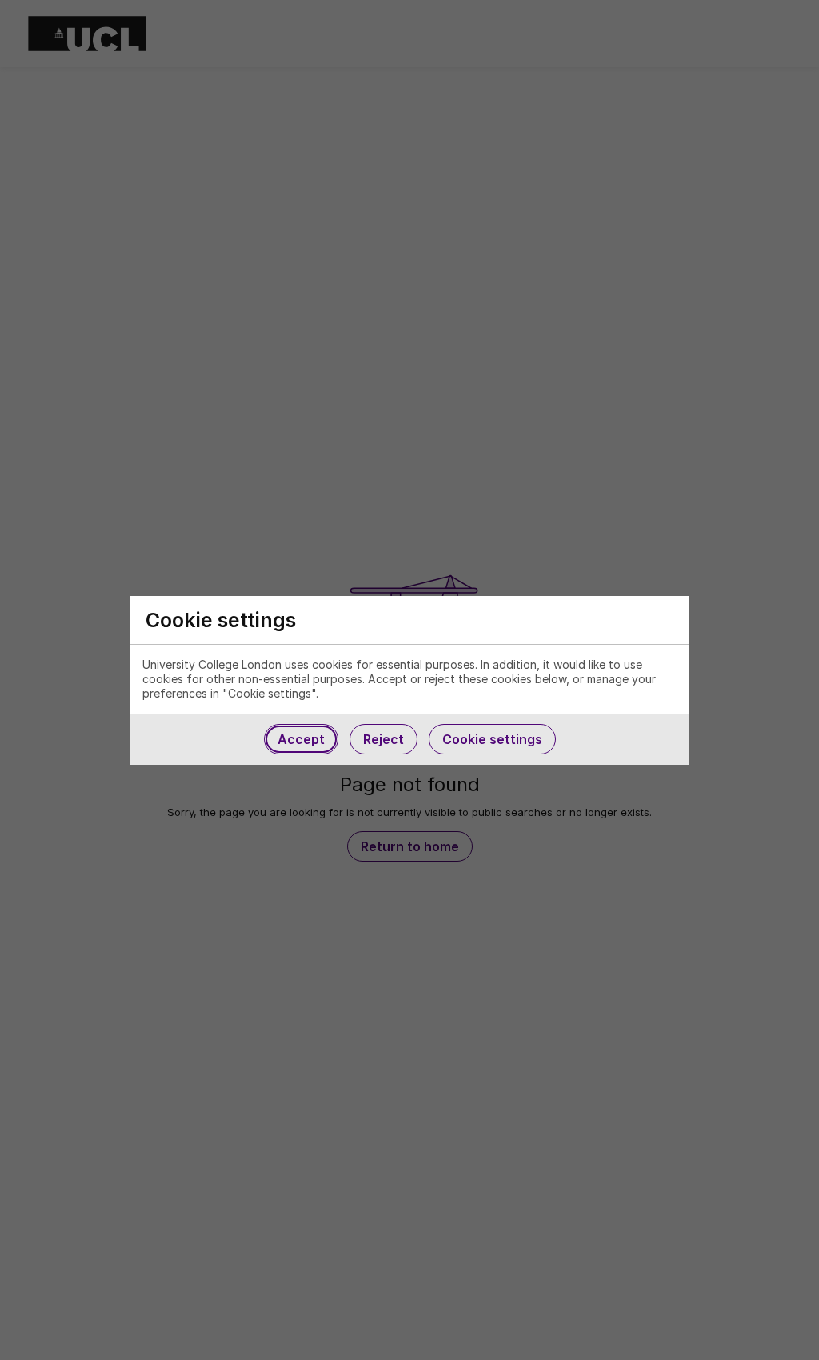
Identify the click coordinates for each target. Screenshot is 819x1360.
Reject (383, 739)
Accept (301, 739)
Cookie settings (492, 739)
